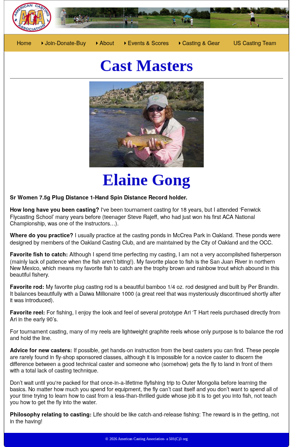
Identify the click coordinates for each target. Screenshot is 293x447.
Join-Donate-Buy (65, 43)
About (107, 43)
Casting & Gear (201, 43)
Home (24, 43)
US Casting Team (254, 43)
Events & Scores (148, 43)
